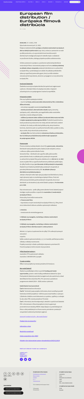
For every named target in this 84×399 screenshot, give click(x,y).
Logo (60, 379)
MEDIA (37, 2)
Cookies (35, 377)
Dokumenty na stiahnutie (65, 377)
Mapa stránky (36, 376)
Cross (43, 2)
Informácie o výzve (25, 326)
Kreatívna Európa (8, 2)
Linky (60, 381)
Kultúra (30, 2)
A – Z (34, 379)
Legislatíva (62, 374)
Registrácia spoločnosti (27, 331)
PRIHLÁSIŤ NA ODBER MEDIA (13, 389)
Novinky (50, 2)
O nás (60, 388)
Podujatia (58, 2)
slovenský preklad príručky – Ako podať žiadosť (33, 316)
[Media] (5, 373)
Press (60, 376)
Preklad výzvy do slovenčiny (28, 321)
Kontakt (66, 2)
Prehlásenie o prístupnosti (39, 374)
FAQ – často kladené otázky (65, 382)
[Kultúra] (9, 373)
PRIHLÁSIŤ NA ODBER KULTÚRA (13, 393)
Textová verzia (36, 381)
